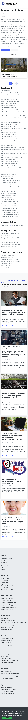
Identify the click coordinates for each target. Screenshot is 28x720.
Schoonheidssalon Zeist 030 (8, 602)
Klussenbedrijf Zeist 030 (7, 638)
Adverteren (4, 562)
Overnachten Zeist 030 (7, 626)
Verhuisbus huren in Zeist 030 (9, 210)
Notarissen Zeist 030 (6, 640)
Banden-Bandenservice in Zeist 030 (11, 168)
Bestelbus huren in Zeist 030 (9, 174)
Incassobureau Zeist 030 (8, 691)
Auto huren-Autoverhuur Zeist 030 (10, 673)
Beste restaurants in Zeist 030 (9, 259)
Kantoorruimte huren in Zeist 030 (10, 233)
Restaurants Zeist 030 (7, 598)
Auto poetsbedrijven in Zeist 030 (10, 136)
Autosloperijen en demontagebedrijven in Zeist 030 (14, 154)
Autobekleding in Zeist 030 (8, 107)
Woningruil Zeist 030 (6, 688)
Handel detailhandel (9, 433)
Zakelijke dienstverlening (11, 308)
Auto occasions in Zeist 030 (8, 132)
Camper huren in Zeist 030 (8, 178)
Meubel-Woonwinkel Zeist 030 (9, 620)
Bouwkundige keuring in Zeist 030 (10, 242)
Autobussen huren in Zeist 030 (9, 110)
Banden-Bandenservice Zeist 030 (10, 675)
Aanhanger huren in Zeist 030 (9, 97)
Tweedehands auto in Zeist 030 (9, 208)
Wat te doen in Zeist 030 (7, 255)
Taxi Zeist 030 (4, 582)
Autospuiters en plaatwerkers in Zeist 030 (12, 157)
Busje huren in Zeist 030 (7, 176)
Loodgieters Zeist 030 (7, 606)
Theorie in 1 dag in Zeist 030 (8, 206)
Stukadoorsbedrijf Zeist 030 (8, 607)
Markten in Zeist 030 (6, 264)
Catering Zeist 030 (6, 600)
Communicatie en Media (10, 477)
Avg (2, 567)
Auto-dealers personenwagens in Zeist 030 (13, 116)
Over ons (3, 564)
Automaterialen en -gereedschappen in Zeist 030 (13, 129)
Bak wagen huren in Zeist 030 (9, 166)
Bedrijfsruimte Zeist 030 (7, 693)
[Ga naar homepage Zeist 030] (9, 3)
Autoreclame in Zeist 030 (8, 141)
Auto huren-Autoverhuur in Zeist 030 (11, 122)
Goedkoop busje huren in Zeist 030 (10, 187)
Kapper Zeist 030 (5, 584)
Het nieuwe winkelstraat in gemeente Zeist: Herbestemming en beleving (12, 437)
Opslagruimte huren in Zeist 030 (10, 238)
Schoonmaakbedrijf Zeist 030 (9, 644)
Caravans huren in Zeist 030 (8, 182)
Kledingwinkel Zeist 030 (7, 658)
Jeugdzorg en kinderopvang (12, 517)
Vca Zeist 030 (4, 657)
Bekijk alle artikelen (5, 287)
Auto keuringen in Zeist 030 (8, 126)
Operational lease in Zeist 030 (9, 195)
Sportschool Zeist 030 (7, 662)
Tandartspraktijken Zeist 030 (9, 604)
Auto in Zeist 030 (5, 90)
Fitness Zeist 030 (5, 268)
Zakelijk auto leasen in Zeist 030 (9, 216)
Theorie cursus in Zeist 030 (8, 204)
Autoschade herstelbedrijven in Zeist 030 (12, 147)
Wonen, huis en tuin (9, 391)
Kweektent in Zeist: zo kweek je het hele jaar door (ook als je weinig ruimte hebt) (13, 395)
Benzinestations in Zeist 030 (8, 172)
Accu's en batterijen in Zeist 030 (10, 101)
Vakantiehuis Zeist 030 (7, 628)
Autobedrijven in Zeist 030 (8, 105)
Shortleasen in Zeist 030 (7, 199)
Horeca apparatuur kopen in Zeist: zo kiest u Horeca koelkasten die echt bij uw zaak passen (13, 354)
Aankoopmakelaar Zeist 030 (9, 246)
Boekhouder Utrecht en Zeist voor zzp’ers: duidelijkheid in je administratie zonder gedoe (13, 312)
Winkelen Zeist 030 (6, 618)
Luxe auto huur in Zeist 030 (8, 191)
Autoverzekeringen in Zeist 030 (9, 161)
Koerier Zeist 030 (5, 236)
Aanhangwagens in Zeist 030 (9, 99)
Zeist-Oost (14, 50)
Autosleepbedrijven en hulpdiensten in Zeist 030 (13, 150)
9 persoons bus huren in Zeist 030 (10, 95)
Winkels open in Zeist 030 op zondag (11, 261)
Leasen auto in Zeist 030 (7, 189)
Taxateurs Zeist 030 (6, 642)
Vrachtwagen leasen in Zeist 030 (10, 214)
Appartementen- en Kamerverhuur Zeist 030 (13, 622)
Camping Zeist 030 (6, 624)
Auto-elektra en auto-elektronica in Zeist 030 (13, 118)
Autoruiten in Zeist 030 (7, 145)
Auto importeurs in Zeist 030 (9, 124)
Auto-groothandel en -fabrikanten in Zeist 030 (14, 120)
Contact (3, 560)
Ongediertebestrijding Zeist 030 (10, 695)
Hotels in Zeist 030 (6, 266)
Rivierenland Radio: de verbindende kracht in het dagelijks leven (11, 481)
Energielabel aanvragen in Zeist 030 (11, 240)
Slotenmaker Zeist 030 (7, 678)
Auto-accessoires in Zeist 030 (9, 103)
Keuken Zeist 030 (5, 655)
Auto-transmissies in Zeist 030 (9, 159)
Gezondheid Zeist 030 (7, 586)
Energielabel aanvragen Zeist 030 (10, 244)
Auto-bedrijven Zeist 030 (8, 671)
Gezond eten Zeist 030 (7, 589)
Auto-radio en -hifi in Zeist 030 (9, 139)
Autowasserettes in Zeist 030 (9, 163)
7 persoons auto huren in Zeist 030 (10, 93)
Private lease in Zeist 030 (8, 197)
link (10, 225)
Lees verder (6, 325)
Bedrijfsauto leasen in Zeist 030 (9, 170)
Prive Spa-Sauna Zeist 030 (8, 689)
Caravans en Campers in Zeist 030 (10, 180)
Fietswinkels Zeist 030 (7, 580)
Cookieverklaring (5, 566)
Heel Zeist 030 (5, 49)
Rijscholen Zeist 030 (6, 578)
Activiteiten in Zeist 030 (7, 257)
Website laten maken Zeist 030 (9, 660)
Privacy (3, 569)
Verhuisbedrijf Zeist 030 (7, 609)
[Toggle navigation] (25, 4)
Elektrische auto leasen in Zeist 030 (11, 185)
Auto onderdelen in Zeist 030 (9, 134)
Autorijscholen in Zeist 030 (8, 143)
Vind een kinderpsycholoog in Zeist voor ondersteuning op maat (13, 522)
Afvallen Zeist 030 (6, 587)
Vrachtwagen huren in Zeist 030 (10, 212)
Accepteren (7, 717)
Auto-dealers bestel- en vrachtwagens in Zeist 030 (12, 113)
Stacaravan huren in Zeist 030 (9, 202)
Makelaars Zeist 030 (6, 646)
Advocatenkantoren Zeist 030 (9, 677)
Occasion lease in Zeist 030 (8, 193)
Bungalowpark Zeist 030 (7, 629)
